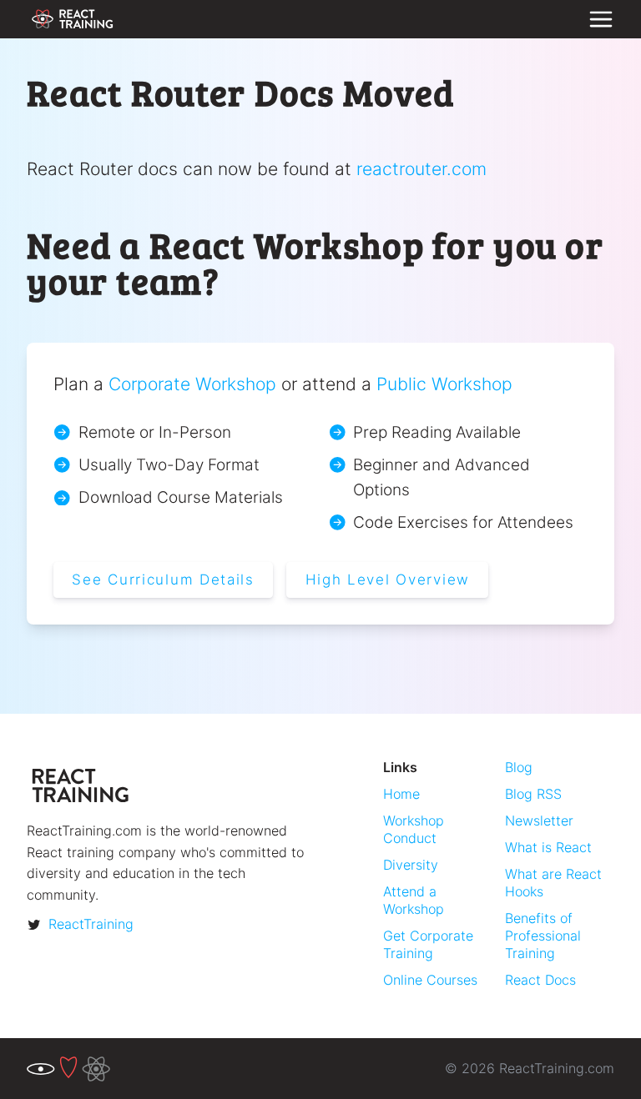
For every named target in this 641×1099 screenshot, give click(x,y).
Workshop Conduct (413, 829)
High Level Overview (387, 579)
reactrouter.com (421, 168)
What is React (548, 847)
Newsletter (539, 820)
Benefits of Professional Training (543, 936)
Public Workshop (444, 383)
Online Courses (430, 979)
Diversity (410, 864)
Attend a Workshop (413, 900)
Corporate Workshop (192, 383)
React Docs (540, 979)
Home (401, 793)
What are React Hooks (553, 883)
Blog (518, 767)
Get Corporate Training (428, 944)
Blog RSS (533, 793)
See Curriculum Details (163, 579)
